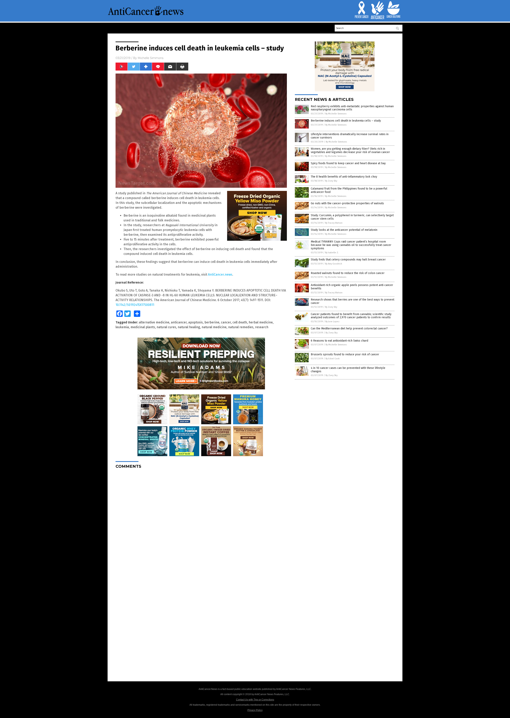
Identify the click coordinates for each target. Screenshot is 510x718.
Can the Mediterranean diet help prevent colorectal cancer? (349, 328)
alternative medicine (154, 322)
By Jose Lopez (332, 321)
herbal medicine (261, 322)
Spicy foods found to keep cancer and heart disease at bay (348, 163)
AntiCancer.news (220, 274)
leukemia (122, 327)
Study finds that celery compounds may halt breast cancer (348, 259)
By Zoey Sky (331, 181)
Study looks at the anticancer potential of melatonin (344, 230)
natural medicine (214, 327)
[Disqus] (201, 521)
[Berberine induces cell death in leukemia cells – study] (146, 15)
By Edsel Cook (333, 358)
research (261, 327)
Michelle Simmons (150, 58)
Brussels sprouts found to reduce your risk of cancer (345, 354)
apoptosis (195, 322)
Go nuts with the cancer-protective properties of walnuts (347, 203)
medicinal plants (142, 327)
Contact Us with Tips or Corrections (255, 699)
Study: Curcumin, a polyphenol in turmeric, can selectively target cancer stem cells (352, 217)
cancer (226, 322)
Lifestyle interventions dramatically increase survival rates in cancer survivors (349, 136)
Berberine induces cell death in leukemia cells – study (346, 120)
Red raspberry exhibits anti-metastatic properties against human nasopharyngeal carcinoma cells (352, 108)
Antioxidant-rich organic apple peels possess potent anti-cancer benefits (352, 286)
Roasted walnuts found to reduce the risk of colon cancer (347, 273)
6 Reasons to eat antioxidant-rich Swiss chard (339, 340)
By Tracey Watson (333, 223)
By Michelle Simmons (335, 113)
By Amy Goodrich (333, 263)
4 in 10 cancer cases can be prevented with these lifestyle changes (348, 369)
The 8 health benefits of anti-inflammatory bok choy (344, 176)
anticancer (179, 322)
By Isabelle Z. (332, 252)
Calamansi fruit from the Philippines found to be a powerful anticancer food (349, 190)
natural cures (166, 327)
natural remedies (240, 327)
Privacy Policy (255, 710)
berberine (211, 322)
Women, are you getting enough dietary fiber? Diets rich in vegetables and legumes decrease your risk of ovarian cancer (350, 150)
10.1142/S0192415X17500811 (135, 305)
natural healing (189, 327)
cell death (239, 322)
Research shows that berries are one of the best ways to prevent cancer (352, 301)
